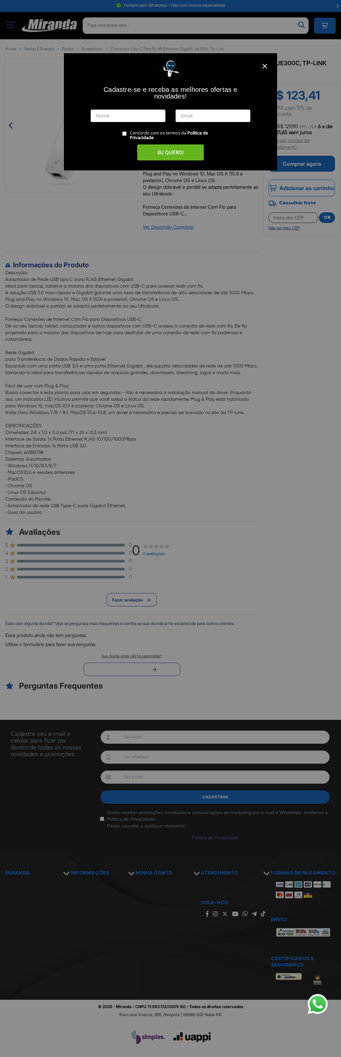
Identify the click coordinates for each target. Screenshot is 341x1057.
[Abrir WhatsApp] (318, 1004)
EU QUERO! (171, 152)
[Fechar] (264, 66)
